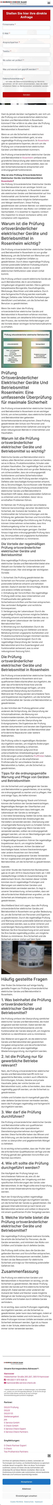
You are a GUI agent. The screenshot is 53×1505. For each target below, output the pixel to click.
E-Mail (6, 33)
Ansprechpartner (11, 42)
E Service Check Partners (16, 1431)
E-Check (8, 1448)
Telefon (7, 51)
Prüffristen (39, 756)
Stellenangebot (11, 1416)
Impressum (39, 1502)
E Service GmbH (11, 1422)
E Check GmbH (11, 1425)
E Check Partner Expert (15, 1445)
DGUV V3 (8, 1413)
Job (5, 1419)
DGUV (7, 1410)
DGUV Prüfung (11, 1407)
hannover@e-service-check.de (21, 1382)
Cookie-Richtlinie (16, 1502)
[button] (49, 1455)
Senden (26, 95)
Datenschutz (29, 1502)
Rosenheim (43, 140)
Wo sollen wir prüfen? (13, 60)
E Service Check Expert (15, 1428)
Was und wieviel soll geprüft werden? (20, 69)
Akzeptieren (26, 1482)
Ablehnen (26, 1489)
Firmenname (9, 24)
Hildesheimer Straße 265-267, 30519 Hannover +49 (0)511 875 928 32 (26, 1376)
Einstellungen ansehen (26, 1496)
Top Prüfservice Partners (16, 1451)
